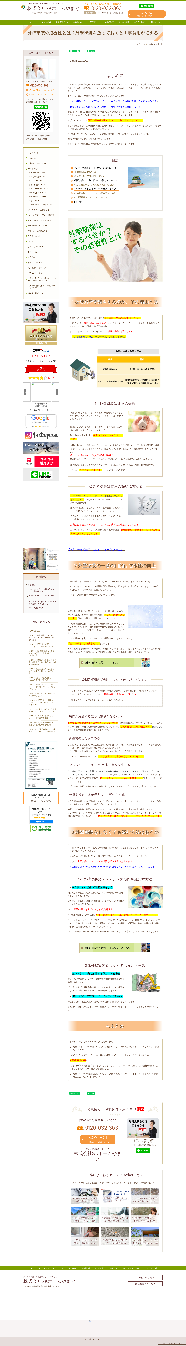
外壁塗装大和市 (41, 343)
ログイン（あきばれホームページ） (172, 1344)
